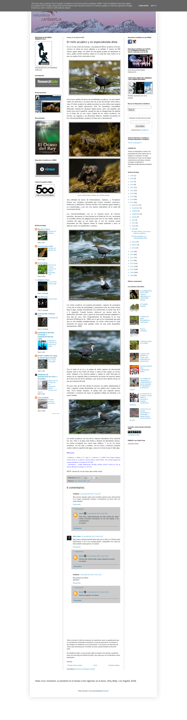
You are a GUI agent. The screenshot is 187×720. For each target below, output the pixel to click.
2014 (132, 257)
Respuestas (79, 509)
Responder (77, 504)
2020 (132, 193)
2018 (132, 199)
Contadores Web (134, 435)
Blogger (106, 691)
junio (134, 223)
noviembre (136, 208)
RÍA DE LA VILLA (44, 229)
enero (134, 248)
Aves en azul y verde (45, 246)
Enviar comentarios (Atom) (86, 669)
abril (133, 229)
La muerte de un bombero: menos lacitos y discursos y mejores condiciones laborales (141, 399)
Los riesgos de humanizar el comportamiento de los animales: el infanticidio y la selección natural (141, 384)
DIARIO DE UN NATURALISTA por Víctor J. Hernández (47, 377)
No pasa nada (52, 299)
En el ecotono (42, 263)
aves (75, 481)
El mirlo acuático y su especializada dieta (139, 237)
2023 (132, 184)
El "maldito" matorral (144, 305)
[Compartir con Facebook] (96, 478)
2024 (132, 182)
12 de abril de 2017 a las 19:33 (98, 592)
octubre (135, 211)
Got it (153, 6)
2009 (132, 272)
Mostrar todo (55, 413)
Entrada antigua (114, 665)
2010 (132, 269)
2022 (132, 187)
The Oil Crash (42, 297)
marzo (134, 242)
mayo (134, 226)
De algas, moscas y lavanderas (51, 401)
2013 (132, 260)
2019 (132, 196)
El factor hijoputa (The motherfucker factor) (146, 368)
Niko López (77, 536)
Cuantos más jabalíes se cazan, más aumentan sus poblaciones (145, 357)
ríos (88, 481)
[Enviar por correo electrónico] (89, 478)
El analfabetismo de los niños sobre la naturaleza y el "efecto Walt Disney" (146, 295)
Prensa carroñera (143, 330)
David (81, 513)
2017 (132, 202)
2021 (132, 190)
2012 (132, 263)
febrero (134, 245)
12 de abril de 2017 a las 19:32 (98, 556)
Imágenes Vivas (43, 280)
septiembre (136, 214)
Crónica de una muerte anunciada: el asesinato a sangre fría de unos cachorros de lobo (140, 414)
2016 (132, 251)
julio (133, 220)
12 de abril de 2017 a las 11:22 (92, 536)
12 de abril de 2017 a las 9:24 (97, 513)
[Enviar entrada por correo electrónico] (85, 477)
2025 (132, 178)
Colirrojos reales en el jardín (146, 342)
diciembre (135, 205)
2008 (132, 275)
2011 (132, 266)
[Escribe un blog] (91, 478)
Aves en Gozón (43, 397)
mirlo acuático (82, 481)
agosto (134, 217)
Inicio (95, 665)
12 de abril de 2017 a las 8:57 (90, 494)
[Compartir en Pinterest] (99, 478)
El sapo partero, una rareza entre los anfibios (141, 232)
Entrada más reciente (74, 665)
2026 (132, 176)
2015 (132, 254)
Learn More (143, 6)
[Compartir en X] (94, 478)
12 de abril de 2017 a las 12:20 (91, 575)
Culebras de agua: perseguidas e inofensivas (145, 319)
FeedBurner (144, 130)
